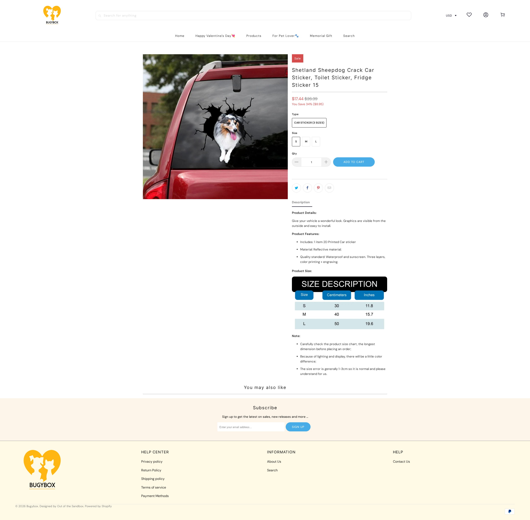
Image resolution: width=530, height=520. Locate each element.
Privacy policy (152, 461)
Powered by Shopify (98, 506)
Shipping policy (153, 479)
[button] (253, 36)
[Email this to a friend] (329, 188)
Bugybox (32, 506)
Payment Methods (155, 496)
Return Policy (151, 470)
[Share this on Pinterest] (318, 188)
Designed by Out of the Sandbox (61, 506)
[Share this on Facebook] (307, 188)
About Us (274, 461)
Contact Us (401, 461)
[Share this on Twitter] (296, 188)
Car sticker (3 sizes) (309, 122)
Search (272, 470)
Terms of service (153, 487)
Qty (294, 153)
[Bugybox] (53, 15)
